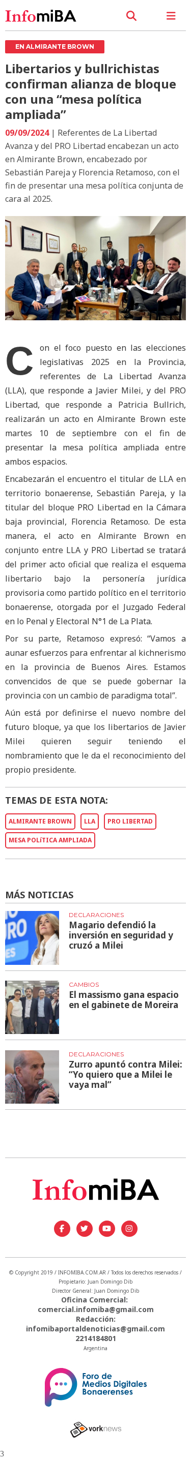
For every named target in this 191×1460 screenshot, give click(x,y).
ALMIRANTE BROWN (40, 821)
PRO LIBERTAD (130, 821)
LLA (89, 821)
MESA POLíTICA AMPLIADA (50, 840)
